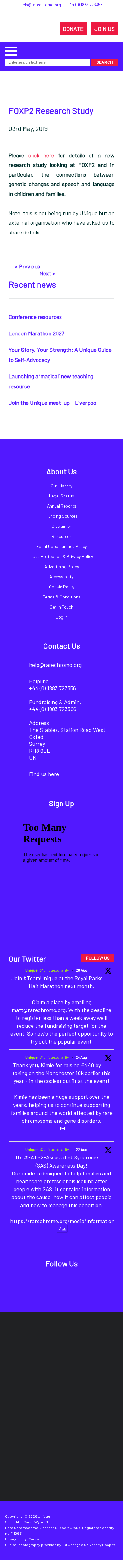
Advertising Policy (61, 566)
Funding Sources (62, 516)
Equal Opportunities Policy (61, 546)
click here (41, 155)
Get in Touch (61, 606)
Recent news (32, 284)
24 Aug (81, 1057)
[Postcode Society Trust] (84, 1344)
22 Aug (81, 1149)
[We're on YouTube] (83, 1280)
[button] (11, 50)
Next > (47, 273)
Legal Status (61, 495)
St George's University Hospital (89, 1544)
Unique (31, 970)
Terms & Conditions (61, 596)
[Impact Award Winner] (98, 1383)
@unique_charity (54, 970)
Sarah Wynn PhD (38, 1522)
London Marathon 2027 (36, 333)
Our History (61, 485)
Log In (61, 617)
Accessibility (61, 576)
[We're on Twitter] (54, 1280)
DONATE (73, 28)
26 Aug (81, 970)
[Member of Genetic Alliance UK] (34, 1420)
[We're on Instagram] (68, 1280)
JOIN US (104, 28)
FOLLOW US (98, 958)
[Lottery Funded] (47, 1344)
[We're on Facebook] (39, 1280)
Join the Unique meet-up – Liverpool (53, 402)
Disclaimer (61, 526)
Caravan (36, 1539)
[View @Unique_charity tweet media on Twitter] (62, 1128)
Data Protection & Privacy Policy (61, 556)
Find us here (44, 773)
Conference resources (35, 316)
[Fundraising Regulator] (39, 1383)
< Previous (27, 266)
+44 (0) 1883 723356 (84, 4)
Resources (62, 536)
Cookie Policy (61, 586)
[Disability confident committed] (89, 1420)
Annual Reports (61, 506)
